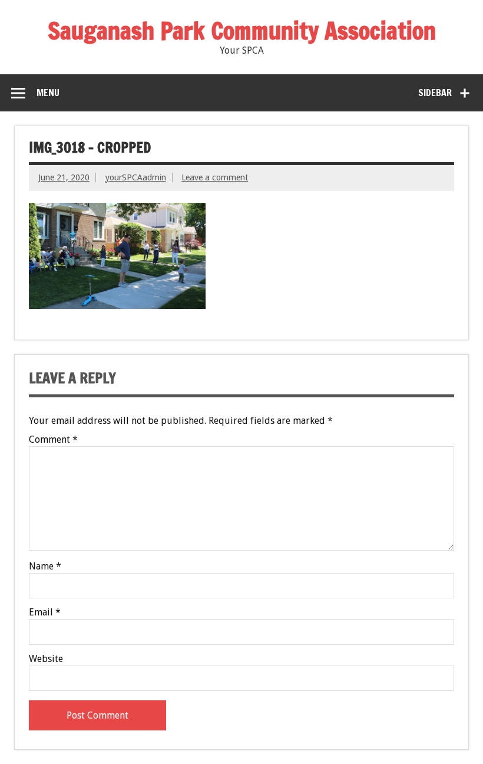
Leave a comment (214, 177)
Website (46, 659)
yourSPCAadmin (135, 177)
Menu (48, 92)
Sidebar (435, 92)
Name (45, 566)
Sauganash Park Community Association (242, 30)
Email (45, 612)
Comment (53, 439)
